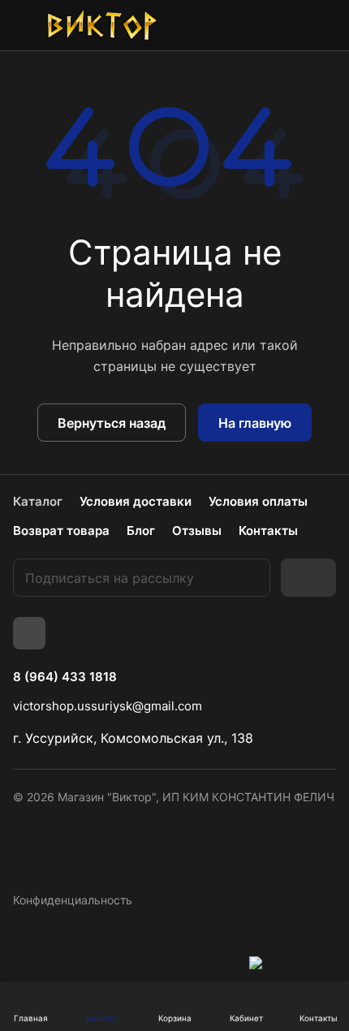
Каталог (37, 501)
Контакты (268, 530)
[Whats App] (29, 633)
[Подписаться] (308, 578)
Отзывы (197, 530)
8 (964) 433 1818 (65, 677)
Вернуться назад (112, 423)
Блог (141, 530)
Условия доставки (136, 501)
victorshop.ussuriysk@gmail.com (107, 706)
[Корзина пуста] (323, 25)
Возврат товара (61, 530)
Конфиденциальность (72, 900)
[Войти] (286, 25)
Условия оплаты (258, 501)
